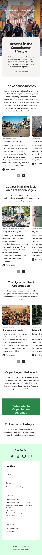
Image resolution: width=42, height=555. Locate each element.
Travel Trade (10, 510)
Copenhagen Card (12, 499)
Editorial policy (11, 531)
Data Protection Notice (21, 549)
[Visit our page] (18, 456)
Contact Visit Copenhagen (15, 487)
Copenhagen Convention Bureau (18, 502)
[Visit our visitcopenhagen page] (12, 456)
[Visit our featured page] (24, 456)
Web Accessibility (12, 528)
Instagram (30, 435)
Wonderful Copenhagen (15, 513)
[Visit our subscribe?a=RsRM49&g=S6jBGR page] (30, 456)
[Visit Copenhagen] (11, 466)
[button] (16, 154)
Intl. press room (11, 516)
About (9, 10)
